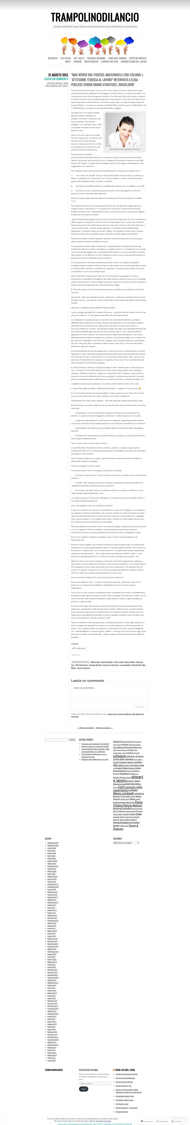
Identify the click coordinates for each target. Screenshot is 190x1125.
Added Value (95, 662)
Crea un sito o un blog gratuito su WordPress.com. (75, 1124)
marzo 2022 (51, 858)
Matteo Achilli (130, 796)
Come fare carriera (117, 58)
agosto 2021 (51, 869)
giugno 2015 (51, 959)
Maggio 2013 (52, 1024)
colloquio (119, 755)
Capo (135, 750)
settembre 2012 (52, 1045)
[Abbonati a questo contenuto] (114, 1070)
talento (122, 819)
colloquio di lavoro (135, 756)
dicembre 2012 (52, 1037)
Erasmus (139, 662)
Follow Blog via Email (88, 1070)
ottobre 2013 (51, 1011)
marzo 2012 (51, 1060)
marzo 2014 (51, 998)
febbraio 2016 (52, 938)
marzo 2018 (51, 889)
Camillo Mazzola (121, 750)
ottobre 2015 (51, 949)
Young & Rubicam (83, 668)
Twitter (122, 826)
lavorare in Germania (110, 665)
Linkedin (133, 790)
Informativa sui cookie (103, 1121)
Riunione (78, 61)
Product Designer (122, 1111)
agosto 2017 (51, 905)
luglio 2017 (51, 907)
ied (128, 783)
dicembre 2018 (52, 884)
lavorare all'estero (95, 665)
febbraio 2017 (52, 915)
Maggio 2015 (52, 962)
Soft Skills (79, 58)
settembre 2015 (52, 951)
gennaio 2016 (52, 941)
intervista (135, 783)
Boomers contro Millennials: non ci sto (95, 759)
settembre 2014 (52, 982)
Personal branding (96, 58)
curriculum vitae (137, 765)
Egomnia (116, 774)
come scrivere (138, 759)
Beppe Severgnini (125, 747)
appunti (119, 745)
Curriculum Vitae (109, 61)
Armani (125, 744)
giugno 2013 (51, 1021)
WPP (126, 826)
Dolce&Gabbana (120, 770)
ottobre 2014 (51, 980)
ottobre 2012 (51, 1042)
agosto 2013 (51, 1016)
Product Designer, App (123, 1086)
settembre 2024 (52, 845)
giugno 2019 (51, 879)
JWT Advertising (81, 665)
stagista (116, 817)
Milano (132, 799)
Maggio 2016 (52, 931)
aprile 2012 (51, 1058)
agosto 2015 (51, 954)
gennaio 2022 (52, 861)
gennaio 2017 (52, 918)
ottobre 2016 (51, 923)
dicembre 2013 (52, 1006)
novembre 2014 (53, 977)
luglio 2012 (51, 1050)
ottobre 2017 (51, 900)
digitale (138, 768)
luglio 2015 (51, 957)
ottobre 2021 (51, 863)
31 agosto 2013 (58, 74)
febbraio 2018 (52, 892)
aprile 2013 (51, 1027)
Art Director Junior (122, 1104)
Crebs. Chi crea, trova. (125, 1070)
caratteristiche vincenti (120, 753)
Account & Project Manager (125, 1078)
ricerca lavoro (131, 811)
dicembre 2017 (52, 897)
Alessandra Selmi (128, 741)
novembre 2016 (53, 920)
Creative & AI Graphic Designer (127, 1074)
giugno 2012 (51, 1052)
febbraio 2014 (52, 1001)
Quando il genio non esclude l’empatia (95, 746)
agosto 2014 (51, 985)
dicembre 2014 (52, 975)
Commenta (139, 707)
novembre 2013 (53, 1008)
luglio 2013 (51, 1019)
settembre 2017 (52, 902)
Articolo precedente (85, 727)
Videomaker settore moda (125, 1096)
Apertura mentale (138, 58)
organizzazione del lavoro (124, 802)
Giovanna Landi (119, 784)
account (117, 741)
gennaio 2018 (52, 894)
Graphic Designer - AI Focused (126, 1108)
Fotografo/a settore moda (124, 1100)
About (68, 61)
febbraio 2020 (52, 876)
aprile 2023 (51, 850)
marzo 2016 (51, 936)
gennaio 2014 (52, 1003)
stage (139, 814)
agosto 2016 (51, 926)
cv (114, 768)
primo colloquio (119, 811)
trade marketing (131, 819)
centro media (118, 662)
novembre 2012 (53, 1039)
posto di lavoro (137, 808)
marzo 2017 (51, 913)
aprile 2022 (51, 856)
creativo (126, 765)
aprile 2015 (51, 964)
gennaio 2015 (52, 972)
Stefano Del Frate (126, 817)
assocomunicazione (135, 745)
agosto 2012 (51, 1047)
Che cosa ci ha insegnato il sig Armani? (95, 744)
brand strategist (107, 662)
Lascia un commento (56, 79)
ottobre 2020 (51, 871)
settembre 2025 (52, 843)
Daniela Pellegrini (122, 768)
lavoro (124, 790)
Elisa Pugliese (129, 662)
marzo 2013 (51, 1029)
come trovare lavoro (123, 762)
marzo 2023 (51, 853)
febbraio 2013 (52, 1032)
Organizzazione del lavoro (134, 61)
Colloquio (65, 58)
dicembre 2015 (52, 944)
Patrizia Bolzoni (132, 805)
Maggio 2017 (52, 910)
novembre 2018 (53, 887)
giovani (128, 777)
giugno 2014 (51, 990)
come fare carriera (123, 759)
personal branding (122, 808)
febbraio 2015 (52, 970)
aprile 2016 (51, 933)
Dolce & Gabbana (133, 771)
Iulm (72, 665)
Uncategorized (91, 61)
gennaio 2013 (52, 1034)
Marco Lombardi (123, 793)
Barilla (115, 747)
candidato (130, 750)
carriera (130, 752)
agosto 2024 (51, 848)
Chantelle (136, 753)
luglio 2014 (51, 988)
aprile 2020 (51, 874)
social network (130, 814)
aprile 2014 (51, 995)
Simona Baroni (118, 814)
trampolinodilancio (95, 16)
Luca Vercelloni (125, 665)
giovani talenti (133, 780)
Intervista (53, 58)
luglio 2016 (51, 928)
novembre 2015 (53, 946)
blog (135, 747)
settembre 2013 (52, 1014)
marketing (139, 793)
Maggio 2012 (52, 1055)
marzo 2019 (51, 881)
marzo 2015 (51, 967)
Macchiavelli (136, 665)
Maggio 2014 (52, 993)
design (132, 768)
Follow (83, 1089)
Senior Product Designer (124, 1082)
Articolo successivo (104, 727)
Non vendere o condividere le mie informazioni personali (112, 1124)
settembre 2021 (52, 866)
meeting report (125, 799)
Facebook (124, 773)
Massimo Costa (119, 796)
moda (138, 799)
